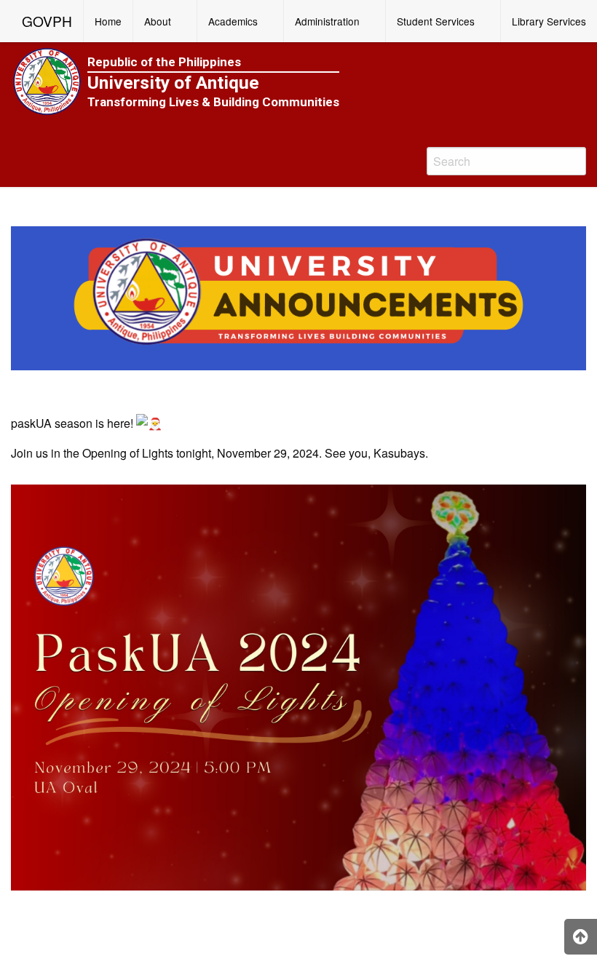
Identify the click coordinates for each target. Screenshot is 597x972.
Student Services (436, 21)
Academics (233, 21)
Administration (327, 21)
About (157, 21)
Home (108, 21)
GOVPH (47, 21)
